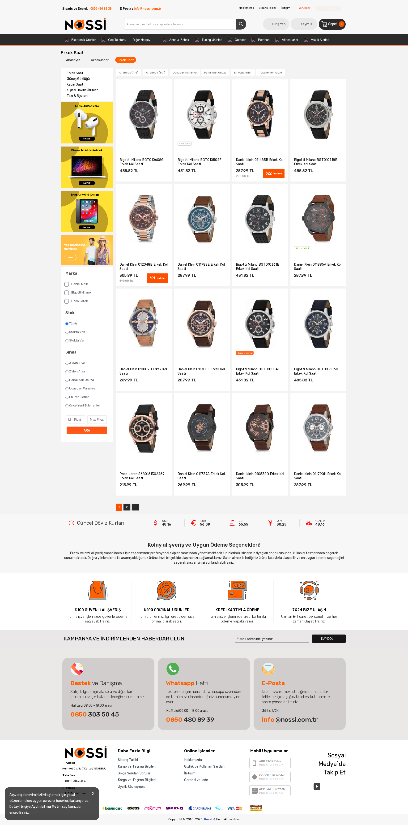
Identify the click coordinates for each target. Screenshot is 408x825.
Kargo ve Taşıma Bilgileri (137, 766)
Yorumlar (304, 7)
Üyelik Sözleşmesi (131, 787)
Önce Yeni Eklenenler (84, 405)
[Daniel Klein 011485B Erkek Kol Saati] (260, 114)
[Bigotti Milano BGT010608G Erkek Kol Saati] (143, 114)
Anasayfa (73, 60)
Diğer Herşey (141, 40)
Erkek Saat (126, 60)
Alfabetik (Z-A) (155, 72)
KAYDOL (327, 638)
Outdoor (240, 40)
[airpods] (87, 123)
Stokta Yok (77, 332)
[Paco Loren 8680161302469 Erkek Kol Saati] (143, 429)
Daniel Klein (79, 284)
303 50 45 (94, 714)
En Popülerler (79, 397)
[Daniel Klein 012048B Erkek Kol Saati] (143, 219)
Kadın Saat (75, 84)
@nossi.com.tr (290, 719)
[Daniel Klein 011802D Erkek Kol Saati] (143, 324)
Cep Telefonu (117, 40)
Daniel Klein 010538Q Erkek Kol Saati (260, 476)
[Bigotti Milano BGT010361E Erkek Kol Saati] (260, 219)
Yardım (330, 8)
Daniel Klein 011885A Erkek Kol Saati (317, 267)
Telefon (68, 775)
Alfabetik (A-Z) (128, 72)
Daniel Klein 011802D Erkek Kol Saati (143, 371)
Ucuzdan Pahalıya (82, 388)
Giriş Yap (278, 24)
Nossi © (210, 819)
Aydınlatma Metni (46, 807)
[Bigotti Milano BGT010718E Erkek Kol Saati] (318, 114)
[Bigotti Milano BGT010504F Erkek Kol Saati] (202, 114)
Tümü (73, 323)
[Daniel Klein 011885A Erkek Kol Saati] (318, 219)
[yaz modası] (87, 250)
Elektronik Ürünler (83, 40)
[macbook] (87, 168)
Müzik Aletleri (320, 40)
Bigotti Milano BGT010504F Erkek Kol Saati (199, 162)
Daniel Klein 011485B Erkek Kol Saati (259, 162)
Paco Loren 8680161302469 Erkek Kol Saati (142, 476)
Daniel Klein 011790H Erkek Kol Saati (317, 476)
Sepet (335, 24)
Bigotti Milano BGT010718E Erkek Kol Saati (315, 162)
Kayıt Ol (307, 24)
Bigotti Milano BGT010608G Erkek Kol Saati (141, 162)
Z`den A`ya (77, 371)
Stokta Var (77, 340)
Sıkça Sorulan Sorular (134, 773)
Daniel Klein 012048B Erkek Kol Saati (143, 267)
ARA (87, 430)
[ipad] (87, 212)
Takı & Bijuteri (77, 96)
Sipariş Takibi (267, 7)
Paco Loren (79, 301)
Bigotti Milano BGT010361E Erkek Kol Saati (257, 267)
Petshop (263, 40)
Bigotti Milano (81, 292)
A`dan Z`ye (77, 363)
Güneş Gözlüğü (78, 79)
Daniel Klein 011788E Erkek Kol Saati (201, 267)
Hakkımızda (246, 7)
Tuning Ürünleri (212, 40)
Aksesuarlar (290, 40)
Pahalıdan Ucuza (81, 380)
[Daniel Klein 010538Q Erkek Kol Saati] (260, 429)
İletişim (285, 7)
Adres (70, 763)
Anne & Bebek (179, 40)
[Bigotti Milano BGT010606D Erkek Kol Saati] (318, 324)
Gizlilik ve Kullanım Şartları (204, 766)
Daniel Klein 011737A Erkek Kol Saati (201, 476)
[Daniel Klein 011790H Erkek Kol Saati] (318, 429)
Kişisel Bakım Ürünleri (82, 90)
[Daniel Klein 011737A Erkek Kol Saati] (202, 429)
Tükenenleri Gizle (270, 72)
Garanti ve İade (196, 780)
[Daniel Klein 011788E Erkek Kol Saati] (202, 219)
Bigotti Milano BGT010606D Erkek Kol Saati (316, 371)
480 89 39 (190, 719)
